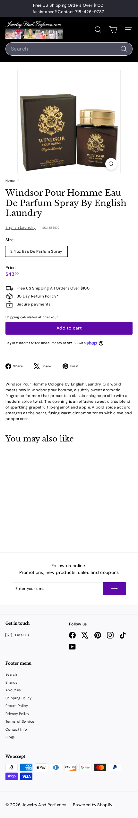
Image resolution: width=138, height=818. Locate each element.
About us (13, 690)
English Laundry (20, 227)
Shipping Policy (18, 698)
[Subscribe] (114, 588)
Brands (11, 682)
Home (10, 181)
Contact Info (16, 729)
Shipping (12, 317)
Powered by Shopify (92, 804)
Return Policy (16, 705)
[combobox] (69, 49)
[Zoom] (111, 164)
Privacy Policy (17, 713)
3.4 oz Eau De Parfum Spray (36, 251)
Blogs (10, 737)
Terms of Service (19, 721)
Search (11, 674)
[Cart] (113, 29)
